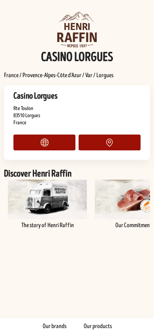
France (11, 75)
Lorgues (104, 75)
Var (88, 75)
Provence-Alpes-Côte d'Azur (52, 75)
